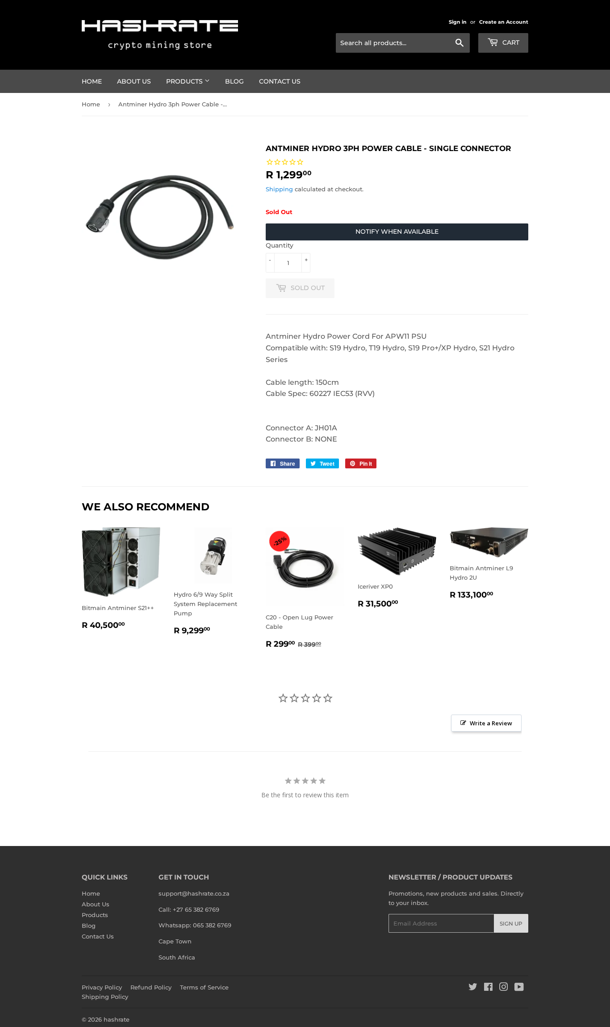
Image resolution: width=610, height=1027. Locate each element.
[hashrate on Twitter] (472, 988)
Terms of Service (204, 987)
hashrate (117, 1019)
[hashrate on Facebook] (488, 988)
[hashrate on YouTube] (519, 988)
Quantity (279, 245)
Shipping (279, 189)
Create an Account (503, 22)
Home (92, 81)
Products (185, 81)
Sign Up (511, 923)
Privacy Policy (102, 987)
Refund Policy (150, 987)
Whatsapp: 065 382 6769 (195, 925)
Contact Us (280, 81)
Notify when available (397, 231)
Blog (234, 81)
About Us (134, 81)
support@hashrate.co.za (194, 893)
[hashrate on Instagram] (503, 988)
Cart (510, 42)
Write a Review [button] (491, 723)
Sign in (458, 22)
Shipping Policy (105, 996)
